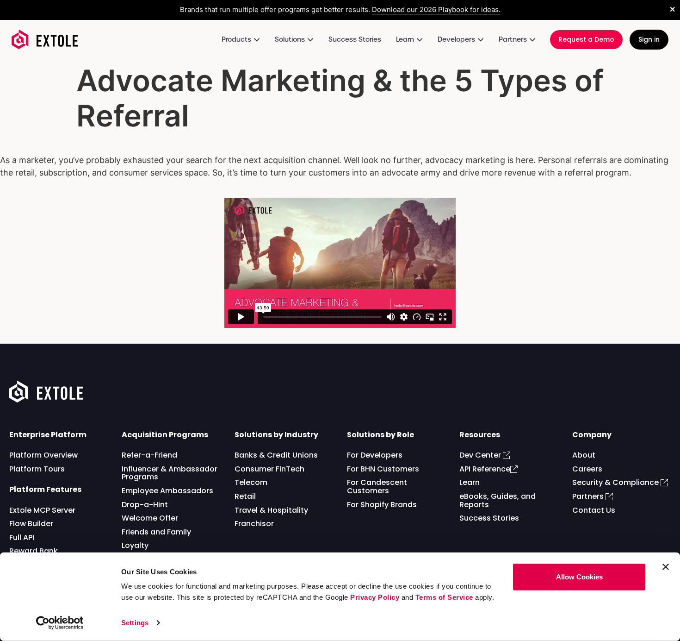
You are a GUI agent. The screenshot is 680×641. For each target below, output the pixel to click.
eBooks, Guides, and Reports (497, 500)
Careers (587, 469)
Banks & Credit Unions (276, 455)
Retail (245, 496)
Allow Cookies (579, 577)
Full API (21, 537)
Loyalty (135, 545)
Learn (469, 482)
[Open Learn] (419, 39)
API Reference (484, 469)
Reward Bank (33, 551)
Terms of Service (444, 597)
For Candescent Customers (377, 486)
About (583, 455)
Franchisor (254, 523)
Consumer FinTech (269, 469)
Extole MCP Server (42, 510)
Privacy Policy (374, 597)
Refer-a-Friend (149, 455)
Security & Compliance (616, 482)
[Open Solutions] (310, 39)
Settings (134, 623)
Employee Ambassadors (167, 490)
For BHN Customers (383, 469)
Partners (589, 496)
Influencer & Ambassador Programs (169, 473)
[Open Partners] (532, 39)
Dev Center (481, 455)
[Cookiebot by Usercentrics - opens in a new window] (59, 623)
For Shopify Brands (382, 504)
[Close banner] (665, 567)
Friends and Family (156, 532)
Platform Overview (43, 455)
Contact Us (593, 510)
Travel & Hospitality (271, 510)
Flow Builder (31, 523)
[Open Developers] (480, 39)
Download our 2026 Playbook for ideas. (436, 9)
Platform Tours (37, 469)
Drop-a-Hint (145, 504)
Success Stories (489, 518)
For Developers (374, 455)
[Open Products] (256, 39)
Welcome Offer (150, 518)
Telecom (251, 482)
